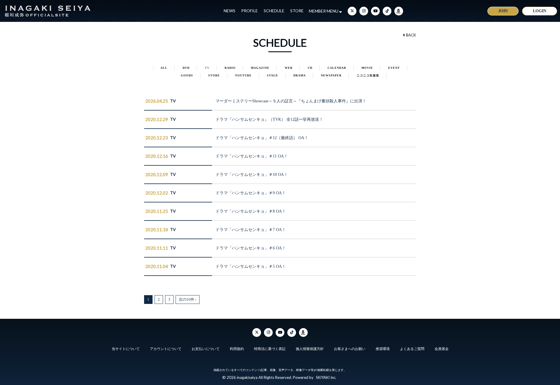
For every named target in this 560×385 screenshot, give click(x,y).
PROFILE (249, 10)
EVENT (394, 67)
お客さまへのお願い (349, 349)
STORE (297, 10)
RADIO (230, 67)
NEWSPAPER (331, 75)
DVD (186, 67)
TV (207, 67)
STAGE (272, 75)
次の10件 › (187, 299)
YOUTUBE (243, 75)
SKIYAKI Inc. (326, 377)
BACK (410, 35)
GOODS (187, 75)
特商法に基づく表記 (270, 349)
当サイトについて (126, 349)
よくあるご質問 (412, 349)
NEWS (229, 10)
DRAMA (299, 75)
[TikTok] (387, 11)
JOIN (503, 11)
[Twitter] (352, 11)
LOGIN (539, 11)
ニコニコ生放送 (368, 75)
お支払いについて (206, 349)
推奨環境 (383, 349)
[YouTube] (375, 11)
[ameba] (398, 11)
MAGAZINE (260, 67)
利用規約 (237, 349)
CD (310, 67)
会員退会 (442, 349)
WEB (289, 67)
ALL (163, 67)
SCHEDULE (274, 10)
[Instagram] (363, 11)
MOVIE (367, 67)
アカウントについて (165, 349)
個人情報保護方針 (310, 349)
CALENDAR (337, 67)
